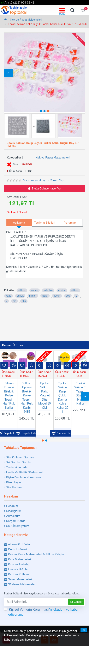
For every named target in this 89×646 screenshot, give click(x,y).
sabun (34, 290)
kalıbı (45, 295)
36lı (24, 301)
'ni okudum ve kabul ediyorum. (43, 612)
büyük (20, 295)
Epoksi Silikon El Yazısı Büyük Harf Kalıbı (14, 393)
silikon (21, 290)
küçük (57, 295)
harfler (32, 295)
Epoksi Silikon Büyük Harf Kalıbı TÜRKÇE (49, 393)
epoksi (62, 290)
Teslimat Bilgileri (44, 222)
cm (14, 301)
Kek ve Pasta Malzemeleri (26, 19)
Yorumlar (70, 222)
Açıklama (19, 222)
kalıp (8, 295)
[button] (8, 73)
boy (68, 295)
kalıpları (48, 290)
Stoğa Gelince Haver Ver (46, 188)
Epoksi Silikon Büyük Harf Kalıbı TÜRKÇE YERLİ (67, 395)
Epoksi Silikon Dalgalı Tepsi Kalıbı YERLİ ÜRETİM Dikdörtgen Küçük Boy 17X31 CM (32, 403)
